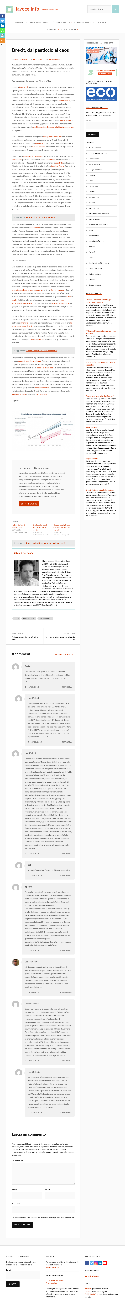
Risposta (67, 687)
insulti (68, 296)
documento (35, 227)
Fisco (91, 181)
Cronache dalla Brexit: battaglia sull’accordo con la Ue (61, 527)
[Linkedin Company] (100, 1263)
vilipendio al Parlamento (33, 156)
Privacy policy (51, 1283)
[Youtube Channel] (105, 1263)
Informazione (94, 208)
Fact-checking (102, 22)
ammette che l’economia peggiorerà (27, 290)
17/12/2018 (33, 1061)
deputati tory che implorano (29, 361)
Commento (18, 1160)
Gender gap (93, 186)
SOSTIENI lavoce (29, 504)
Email (48, 1189)
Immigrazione (94, 197)
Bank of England (57, 290)
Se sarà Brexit (91, 427)
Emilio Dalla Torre (92, 1294)
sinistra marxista (19, 394)
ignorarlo (24, 323)
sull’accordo (17, 159)
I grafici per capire (63, 22)
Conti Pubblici (94, 159)
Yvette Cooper (65, 120)
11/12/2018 (37, 59)
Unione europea (55, 59)
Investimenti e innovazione (99, 225)
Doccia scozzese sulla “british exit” (100, 396)
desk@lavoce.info (53, 1267)
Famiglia (92, 175)
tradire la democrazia (45, 367)
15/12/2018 (33, 992)
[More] (2, 40)
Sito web (16, 1203)
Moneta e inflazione (96, 241)
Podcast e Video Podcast (38, 22)
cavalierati (39, 143)
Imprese (92, 203)
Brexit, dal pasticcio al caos (40, 50)
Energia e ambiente (96, 170)
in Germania (42, 394)
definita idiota (64, 100)
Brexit (16, 618)
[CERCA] (115, 9)
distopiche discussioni (52, 136)
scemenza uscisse (36, 339)
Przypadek (23, 87)
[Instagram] (96, 1263)
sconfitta (59, 163)
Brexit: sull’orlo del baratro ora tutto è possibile (40, 527)
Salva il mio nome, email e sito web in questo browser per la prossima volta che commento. (45, 1218)
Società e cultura (95, 268)
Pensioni (92, 246)
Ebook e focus (83, 22)
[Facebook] (2, 16)
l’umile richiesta (38, 146)
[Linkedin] (2, 25)
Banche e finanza (95, 148)
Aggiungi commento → (65, 654)
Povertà (92, 252)
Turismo (92, 279)
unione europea (46, 618)
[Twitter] (2, 20)
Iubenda (88, 1291)
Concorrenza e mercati (98, 153)
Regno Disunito (92, 458)
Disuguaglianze (94, 164)
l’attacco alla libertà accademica (60, 127)
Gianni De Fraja (20, 59)
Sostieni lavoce (70, 29)
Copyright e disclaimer (55, 1280)
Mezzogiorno (94, 235)
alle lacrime (50, 159)
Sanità (91, 257)
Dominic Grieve (57, 166)
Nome (15, 1189)
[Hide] (1, 45)
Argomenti (19, 22)
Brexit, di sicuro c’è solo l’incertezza (100, 490)
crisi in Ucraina (39, 127)
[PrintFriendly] (2, 35)
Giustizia (92, 192)
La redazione (52, 29)
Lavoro (91, 230)
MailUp (88, 1289)
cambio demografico (60, 303)
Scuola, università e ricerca (99, 263)
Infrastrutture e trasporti (99, 214)
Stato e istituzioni (95, 274)
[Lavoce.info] (24, 9)
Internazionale (94, 219)
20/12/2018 (36, 1112)
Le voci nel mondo (92, 1276)
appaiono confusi (42, 387)
